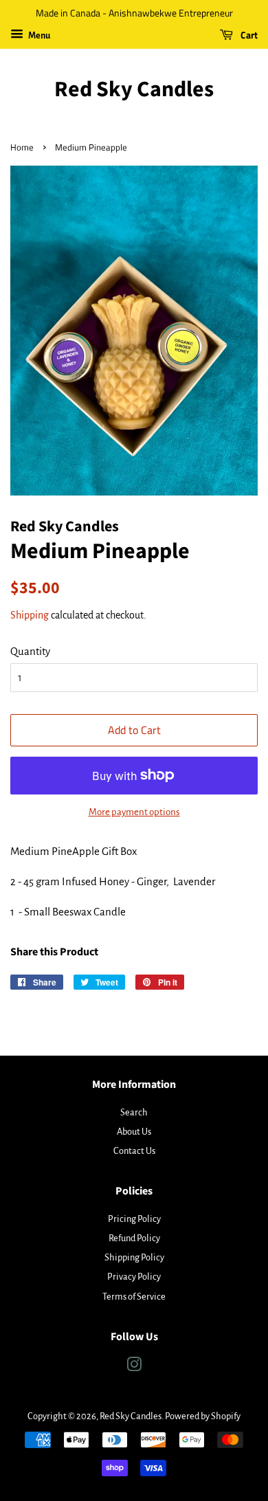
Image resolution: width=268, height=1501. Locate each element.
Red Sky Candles (134, 89)
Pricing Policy (134, 1219)
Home (22, 147)
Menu (38, 36)
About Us (134, 1131)
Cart (248, 34)
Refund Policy (134, 1238)
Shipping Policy (134, 1257)
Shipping (29, 615)
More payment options (134, 812)
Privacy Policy (134, 1276)
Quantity (30, 651)
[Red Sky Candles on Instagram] (134, 1367)
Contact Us (134, 1151)
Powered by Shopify (203, 1416)
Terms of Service (134, 1296)
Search (134, 1112)
